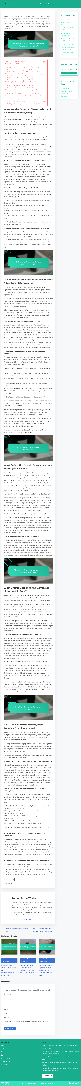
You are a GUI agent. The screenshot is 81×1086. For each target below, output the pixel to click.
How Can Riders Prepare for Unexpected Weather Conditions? (24, 84)
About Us (42, 4)
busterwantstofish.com (11, 4)
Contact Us (52, 4)
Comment (7, 994)
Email (6, 1013)
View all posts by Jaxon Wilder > (22, 919)
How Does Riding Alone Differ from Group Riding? (20, 92)
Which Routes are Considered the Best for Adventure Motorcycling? (24, 74)
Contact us (4, 1052)
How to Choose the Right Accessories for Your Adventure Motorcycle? (26, 100)
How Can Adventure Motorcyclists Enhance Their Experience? (23, 96)
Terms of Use (5, 1061)
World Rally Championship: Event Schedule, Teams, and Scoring (60, 1058)
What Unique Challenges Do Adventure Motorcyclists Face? (22, 90)
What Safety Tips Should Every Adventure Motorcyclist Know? (23, 82)
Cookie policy (5, 1064)
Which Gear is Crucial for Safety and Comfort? (19, 70)
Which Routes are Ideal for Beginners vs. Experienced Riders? (23, 80)
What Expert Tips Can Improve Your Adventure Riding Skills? (23, 104)
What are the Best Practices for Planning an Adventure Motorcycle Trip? (26, 102)
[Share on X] (73, 1083)
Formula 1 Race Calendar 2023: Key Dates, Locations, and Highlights (59, 1047)
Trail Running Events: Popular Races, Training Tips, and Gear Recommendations (60, 1069)
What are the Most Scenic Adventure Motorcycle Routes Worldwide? (25, 78)
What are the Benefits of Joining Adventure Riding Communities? (24, 98)
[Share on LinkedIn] (76, 1083)
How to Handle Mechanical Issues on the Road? (20, 88)
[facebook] (5, 879)
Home (35, 4)
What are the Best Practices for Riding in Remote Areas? (22, 86)
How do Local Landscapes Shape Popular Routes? (20, 76)
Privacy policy (6, 1058)
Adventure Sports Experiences (7, 960)
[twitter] (9, 879)
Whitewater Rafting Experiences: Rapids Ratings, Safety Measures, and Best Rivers (45, 970)
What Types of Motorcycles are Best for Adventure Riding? (23, 68)
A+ (3, 1083)
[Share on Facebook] (70, 1083)
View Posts (73, 4)
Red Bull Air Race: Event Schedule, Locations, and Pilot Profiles (60, 1064)
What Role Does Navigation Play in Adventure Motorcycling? (23, 71)
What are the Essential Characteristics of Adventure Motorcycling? (24, 64)
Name (6, 1009)
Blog (2, 1055)
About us (4, 1049)
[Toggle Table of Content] (44, 61)
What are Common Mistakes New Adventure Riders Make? (23, 94)
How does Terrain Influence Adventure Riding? (19, 66)
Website (6, 1017)
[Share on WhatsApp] (79, 1083)
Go (69, 73)
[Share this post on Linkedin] (13, 879)
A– (7, 1083)
